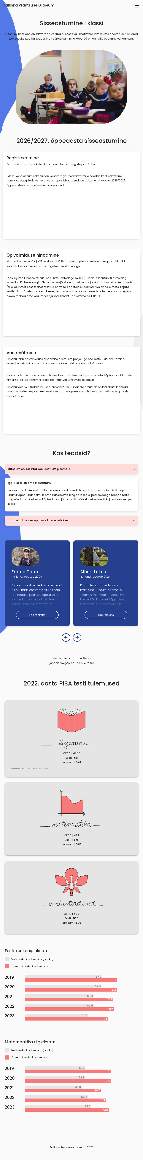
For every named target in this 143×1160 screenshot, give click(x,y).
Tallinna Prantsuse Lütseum (28, 5)
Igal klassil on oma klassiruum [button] (29, 483)
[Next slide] (77, 637)
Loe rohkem (37, 615)
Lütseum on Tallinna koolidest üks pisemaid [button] (39, 469)
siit (90, 296)
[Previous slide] (66, 637)
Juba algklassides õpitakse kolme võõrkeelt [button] (39, 520)
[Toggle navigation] (137, 5)
